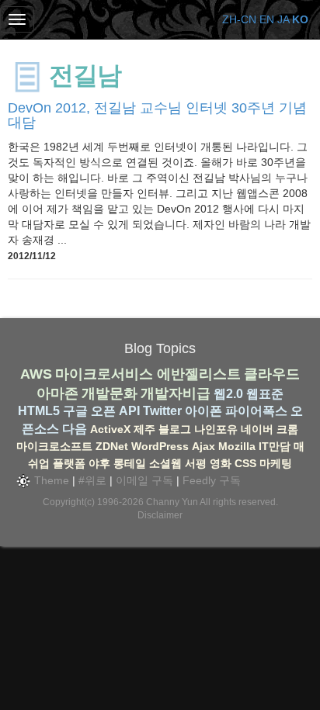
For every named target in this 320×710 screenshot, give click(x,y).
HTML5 (39, 410)
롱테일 (129, 463)
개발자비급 (175, 393)
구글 (75, 410)
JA (283, 19)
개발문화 (109, 393)
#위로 (92, 480)
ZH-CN (239, 19)
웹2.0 (228, 393)
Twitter (162, 410)
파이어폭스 (256, 410)
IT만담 (274, 446)
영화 (220, 463)
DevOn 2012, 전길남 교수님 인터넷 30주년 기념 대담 (157, 115)
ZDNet (112, 446)
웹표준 (264, 393)
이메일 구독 (144, 480)
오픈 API (115, 410)
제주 (144, 429)
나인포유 (216, 429)
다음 (74, 428)
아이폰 (203, 410)
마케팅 (275, 463)
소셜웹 (165, 463)
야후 (99, 463)
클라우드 (272, 374)
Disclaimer (160, 515)
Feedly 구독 (212, 480)
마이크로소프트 (54, 446)
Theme (50, 480)
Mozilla (237, 446)
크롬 (287, 429)
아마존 (57, 393)
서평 (196, 463)
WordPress (160, 446)
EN (266, 19)
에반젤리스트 (199, 374)
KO (300, 19)
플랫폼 (69, 463)
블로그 (174, 429)
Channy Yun (172, 502)
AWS (36, 374)
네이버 (257, 429)
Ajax (203, 446)
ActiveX (110, 429)
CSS (245, 463)
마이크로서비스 (104, 374)
